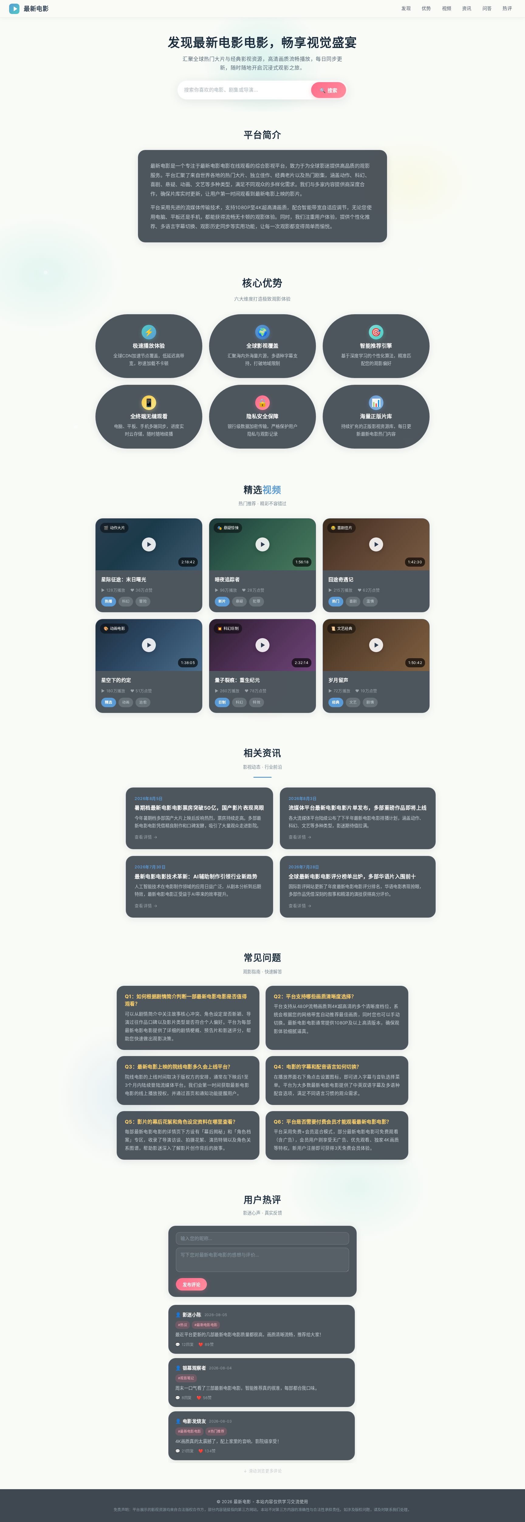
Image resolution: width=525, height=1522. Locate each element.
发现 (406, 8)
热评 (507, 8)
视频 (446, 8)
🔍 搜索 (329, 90)
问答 (487, 8)
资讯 (467, 8)
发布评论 (191, 1284)
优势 (426, 8)
